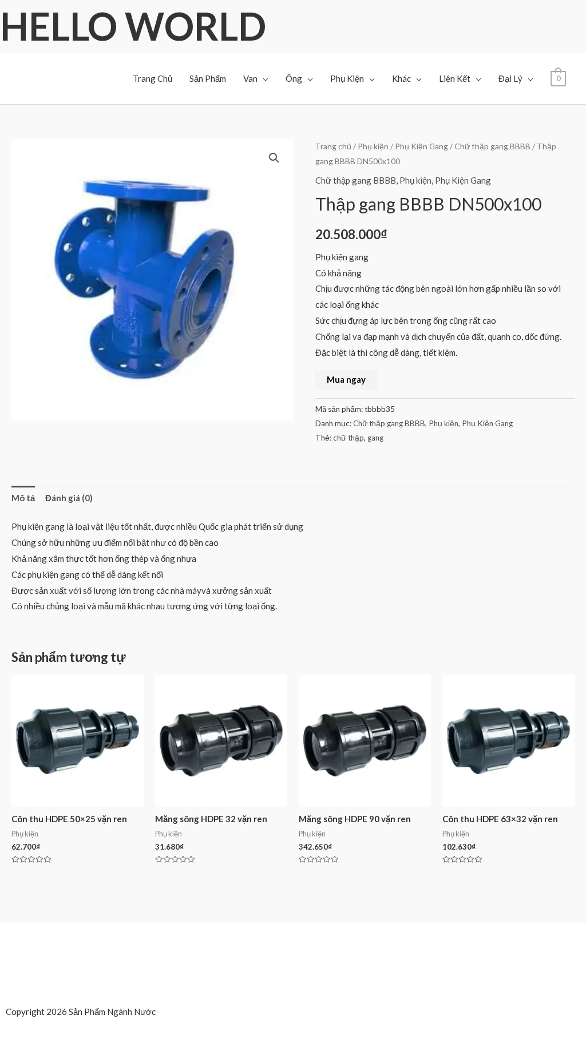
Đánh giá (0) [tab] (69, 498)
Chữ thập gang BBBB (492, 146)
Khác (401, 78)
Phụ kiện (373, 146)
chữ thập (348, 437)
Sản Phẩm (207, 78)
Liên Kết (454, 78)
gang (375, 437)
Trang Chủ (152, 78)
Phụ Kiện (347, 78)
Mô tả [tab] (23, 498)
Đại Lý (510, 78)
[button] (274, 158)
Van (250, 78)
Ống (294, 78)
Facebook (37, 1031)
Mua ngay (346, 379)
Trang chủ (333, 146)
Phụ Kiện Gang (421, 146)
